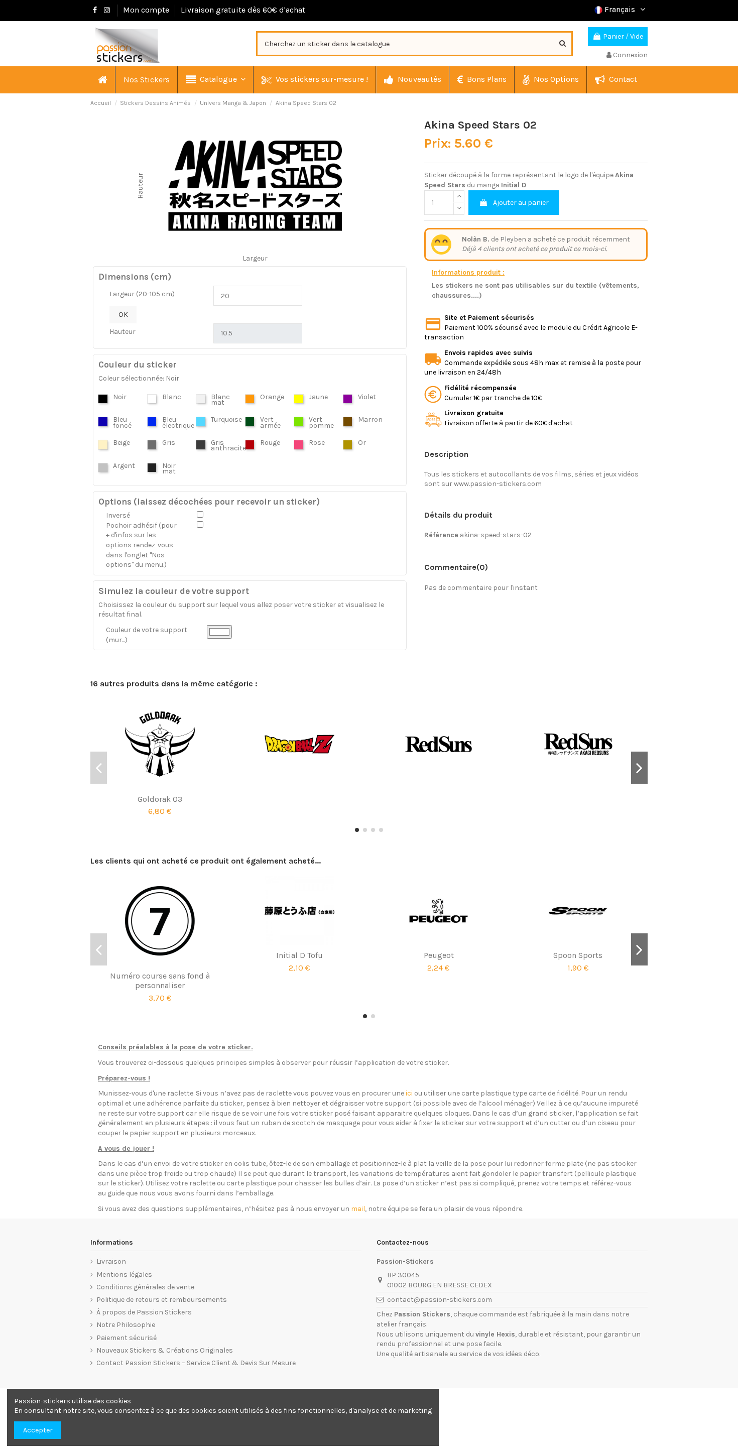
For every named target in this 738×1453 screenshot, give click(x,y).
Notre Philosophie (125, 1324)
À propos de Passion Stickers (144, 1312)
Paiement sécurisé (126, 1338)
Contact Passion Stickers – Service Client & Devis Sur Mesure (196, 1363)
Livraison (111, 1261)
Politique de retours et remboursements (161, 1299)
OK (123, 314)
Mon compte (146, 10)
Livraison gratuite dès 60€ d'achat (243, 10)
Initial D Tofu (299, 955)
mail (358, 1208)
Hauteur (122, 331)
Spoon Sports (577, 955)
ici (409, 1093)
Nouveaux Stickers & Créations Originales (164, 1350)
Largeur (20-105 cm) (142, 294)
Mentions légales (124, 1274)
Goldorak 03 (160, 799)
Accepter (38, 1430)
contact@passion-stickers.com (439, 1299)
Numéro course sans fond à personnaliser (160, 980)
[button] (215, 79)
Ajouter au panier (521, 202)
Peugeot (439, 955)
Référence (441, 535)
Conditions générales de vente (145, 1287)
